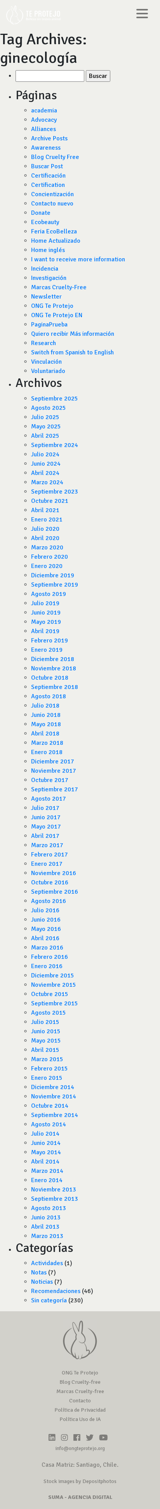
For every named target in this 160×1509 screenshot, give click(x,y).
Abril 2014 (45, 1161)
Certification (48, 185)
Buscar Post (47, 166)
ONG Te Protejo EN (56, 315)
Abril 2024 (45, 473)
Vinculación (46, 362)
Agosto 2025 (48, 408)
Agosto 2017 (48, 799)
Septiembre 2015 (54, 1003)
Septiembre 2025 (54, 398)
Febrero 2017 (49, 854)
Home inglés (48, 250)
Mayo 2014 (46, 1152)
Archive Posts (49, 138)
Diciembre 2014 (52, 1087)
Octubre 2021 (49, 501)
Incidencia (44, 269)
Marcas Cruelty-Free (59, 287)
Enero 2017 (47, 864)
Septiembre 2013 (54, 1199)
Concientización (52, 194)
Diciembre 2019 (52, 575)
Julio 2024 (45, 454)
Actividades (47, 1263)
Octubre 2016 (49, 882)
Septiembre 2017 (54, 789)
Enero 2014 (47, 1180)
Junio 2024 (46, 464)
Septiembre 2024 (54, 445)
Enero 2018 (47, 752)
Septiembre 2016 (54, 892)
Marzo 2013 (47, 1236)
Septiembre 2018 (54, 687)
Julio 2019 (45, 603)
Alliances (43, 129)
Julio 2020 (45, 529)
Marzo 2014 (47, 1171)
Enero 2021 (47, 519)
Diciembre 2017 (52, 761)
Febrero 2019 (49, 640)
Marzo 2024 (47, 482)
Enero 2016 (47, 966)
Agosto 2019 (48, 594)
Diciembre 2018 (52, 659)
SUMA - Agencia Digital (80, 1497)
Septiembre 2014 (54, 1115)
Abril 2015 (45, 1050)
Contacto (80, 1400)
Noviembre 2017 (53, 771)
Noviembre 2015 (53, 985)
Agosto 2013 (48, 1208)
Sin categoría (49, 1300)
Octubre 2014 (49, 1106)
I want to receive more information (78, 259)
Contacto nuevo (52, 203)
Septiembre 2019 (54, 585)
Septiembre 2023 (54, 492)
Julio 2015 (45, 1022)
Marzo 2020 (47, 547)
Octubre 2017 (49, 780)
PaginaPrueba (49, 324)
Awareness (46, 148)
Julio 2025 (45, 417)
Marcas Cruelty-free (80, 1391)
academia (44, 110)
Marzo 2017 (47, 845)
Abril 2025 (45, 436)
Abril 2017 (45, 836)
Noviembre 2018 (53, 668)
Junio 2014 (46, 1143)
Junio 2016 (46, 920)
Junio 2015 (46, 1031)
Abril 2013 (45, 1227)
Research (43, 343)
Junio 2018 (46, 715)
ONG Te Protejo (52, 306)
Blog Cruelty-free (80, 1382)
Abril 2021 (45, 510)
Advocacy (44, 120)
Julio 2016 (45, 910)
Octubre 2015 (49, 994)
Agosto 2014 (48, 1124)
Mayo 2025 (46, 426)
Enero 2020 (47, 566)
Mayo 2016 (46, 929)
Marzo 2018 (47, 743)
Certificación (48, 176)
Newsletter (46, 296)
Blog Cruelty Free (55, 157)
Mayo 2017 (46, 826)
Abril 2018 (45, 733)
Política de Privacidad (80, 1410)
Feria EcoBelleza (54, 231)
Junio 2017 (46, 817)
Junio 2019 (46, 612)
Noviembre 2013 (53, 1189)
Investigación (48, 278)
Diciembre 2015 (52, 975)
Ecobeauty (45, 222)
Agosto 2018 (48, 696)
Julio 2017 (45, 808)
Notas (39, 1272)
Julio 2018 (45, 706)
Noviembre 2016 (53, 873)
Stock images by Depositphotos (80, 1481)
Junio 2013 (46, 1217)
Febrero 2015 (49, 1068)
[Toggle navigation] (142, 15)
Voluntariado (48, 371)
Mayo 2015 (46, 1041)
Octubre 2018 (49, 678)
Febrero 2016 (49, 957)
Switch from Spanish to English (72, 352)
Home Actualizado (55, 241)
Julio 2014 (45, 1134)
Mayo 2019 (46, 622)
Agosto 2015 (48, 1013)
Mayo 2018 (46, 724)
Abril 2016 (45, 938)
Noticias (42, 1282)
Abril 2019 (45, 631)
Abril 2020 (45, 538)
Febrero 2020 (49, 557)
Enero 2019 (47, 650)
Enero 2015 (47, 1078)
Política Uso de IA (80, 1419)
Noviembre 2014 (53, 1096)
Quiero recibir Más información (72, 334)
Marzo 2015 (47, 1059)
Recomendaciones (55, 1291)
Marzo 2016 (47, 947)
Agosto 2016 (48, 901)
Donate (40, 213)
